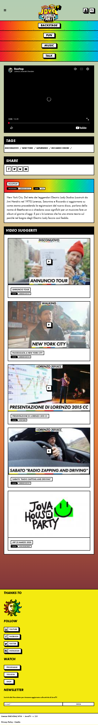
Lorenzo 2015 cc (25, 188)
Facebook (14, 636)
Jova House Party (24, 546)
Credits (17, 722)
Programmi (12, 667)
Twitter (12, 644)
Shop (9, 682)
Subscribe (25, 169)
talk (49, 56)
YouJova (11, 674)
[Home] (49, 13)
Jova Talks (22, 420)
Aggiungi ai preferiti (20, 169)
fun (49, 35)
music (49, 45)
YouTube (13, 629)
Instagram (14, 651)
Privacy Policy (7, 722)
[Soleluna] (13, 608)
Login (85, 10)
